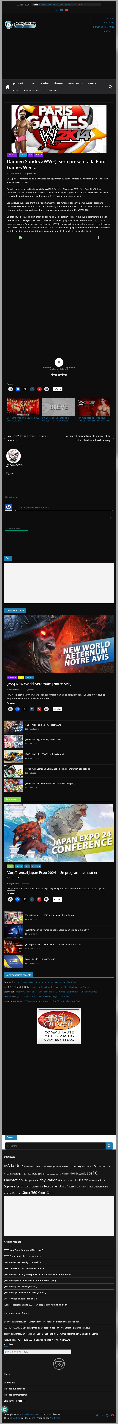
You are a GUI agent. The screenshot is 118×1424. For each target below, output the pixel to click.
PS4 (86, 1180)
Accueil (110, 18)
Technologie (50, 90)
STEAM (35, 1187)
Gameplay (14, 1174)
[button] (25, 84)
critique (73, 1166)
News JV (22, 155)
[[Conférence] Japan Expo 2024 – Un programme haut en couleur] (59, 833)
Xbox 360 (38, 155)
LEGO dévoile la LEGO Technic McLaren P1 (62, 4)
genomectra (32, 173)
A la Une (15, 1165)
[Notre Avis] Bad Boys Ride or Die (20, 1298)
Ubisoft (63, 1186)
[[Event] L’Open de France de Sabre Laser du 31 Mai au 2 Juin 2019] (13, 931)
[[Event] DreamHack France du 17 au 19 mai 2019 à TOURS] (13, 946)
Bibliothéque (31, 90)
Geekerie (93, 83)
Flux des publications (14, 1388)
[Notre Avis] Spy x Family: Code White (43, 739)
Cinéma (45, 83)
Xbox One (45, 1192)
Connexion (9, 1382)
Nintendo (68, 1173)
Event (16, 90)
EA (95, 1166)
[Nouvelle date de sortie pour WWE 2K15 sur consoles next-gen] (94, 407)
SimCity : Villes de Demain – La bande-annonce (27, 438)
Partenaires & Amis (103, 26)
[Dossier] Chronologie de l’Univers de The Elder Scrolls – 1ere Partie (49, 1001)
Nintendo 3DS (83, 1173)
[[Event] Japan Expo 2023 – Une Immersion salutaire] (13, 917)
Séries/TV (58, 83)
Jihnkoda (30, 689)
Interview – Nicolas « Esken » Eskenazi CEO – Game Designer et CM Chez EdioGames (56, 991)
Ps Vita (91, 1181)
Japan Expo (23, 1174)
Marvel (58, 1174)
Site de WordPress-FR (14, 1400)
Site (27, 866)
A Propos (109, 22)
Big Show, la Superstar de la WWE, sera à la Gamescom (55, 419)
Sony (102, 1180)
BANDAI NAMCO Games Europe (41, 1166)
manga (52, 1174)
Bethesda (59, 1166)
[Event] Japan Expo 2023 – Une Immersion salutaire (49, 915)
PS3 (30, 155)
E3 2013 (90, 1166)
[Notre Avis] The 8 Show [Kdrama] (20, 1286)
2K (5, 1166)
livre (47, 1174)
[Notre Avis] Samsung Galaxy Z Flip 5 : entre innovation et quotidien (58, 768)
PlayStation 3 (15, 1179)
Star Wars (28, 1187)
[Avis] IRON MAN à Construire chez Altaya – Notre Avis (43, 996)
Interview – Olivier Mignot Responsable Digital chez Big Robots (47, 982)
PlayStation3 (32, 1180)
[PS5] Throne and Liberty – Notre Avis (43, 724)
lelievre (7, 996)
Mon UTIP (108, 30)
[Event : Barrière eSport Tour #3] (13, 961)
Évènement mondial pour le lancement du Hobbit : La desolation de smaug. (88, 438)
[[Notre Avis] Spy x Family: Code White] (13, 741)
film (104, 1166)
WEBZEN (7, 1193)
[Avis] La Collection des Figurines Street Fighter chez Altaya (60, 987)
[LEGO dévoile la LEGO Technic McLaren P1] (13, 756)
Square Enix (13, 1186)
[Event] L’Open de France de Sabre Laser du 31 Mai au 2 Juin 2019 (57, 929)
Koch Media (32, 1174)
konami (41, 1173)
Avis (25, 1166)
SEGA (96, 1180)
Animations (74, 83)
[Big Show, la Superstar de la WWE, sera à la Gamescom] (58, 407)
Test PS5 (29, 678)
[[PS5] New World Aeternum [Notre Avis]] (59, 644)
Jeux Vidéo (18, 83)
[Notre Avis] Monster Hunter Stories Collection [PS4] (50, 783)
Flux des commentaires (15, 1394)
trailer (54, 1186)
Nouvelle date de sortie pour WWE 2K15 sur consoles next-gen (94, 419)
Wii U (14, 1193)
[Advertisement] (59, 58)
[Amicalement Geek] (7, 87)
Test (34, 83)
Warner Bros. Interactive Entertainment (88, 1186)
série (40, 1186)
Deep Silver (81, 1166)
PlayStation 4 (49, 1180)
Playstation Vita (69, 1180)
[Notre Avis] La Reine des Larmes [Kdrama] (25, 1292)
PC (95, 1173)
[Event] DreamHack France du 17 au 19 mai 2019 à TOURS (53, 944)
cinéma (66, 1166)
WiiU (19, 1193)
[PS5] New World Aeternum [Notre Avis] (39, 683)
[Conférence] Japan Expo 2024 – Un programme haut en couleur (52, 875)
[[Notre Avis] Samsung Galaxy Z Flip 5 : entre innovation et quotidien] (13, 771)
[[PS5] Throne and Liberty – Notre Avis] (13, 727)
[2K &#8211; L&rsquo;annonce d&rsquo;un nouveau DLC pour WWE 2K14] (23, 407)
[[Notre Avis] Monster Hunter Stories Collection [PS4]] (13, 785)
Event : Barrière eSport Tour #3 (40, 959)
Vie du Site (36, 866)
